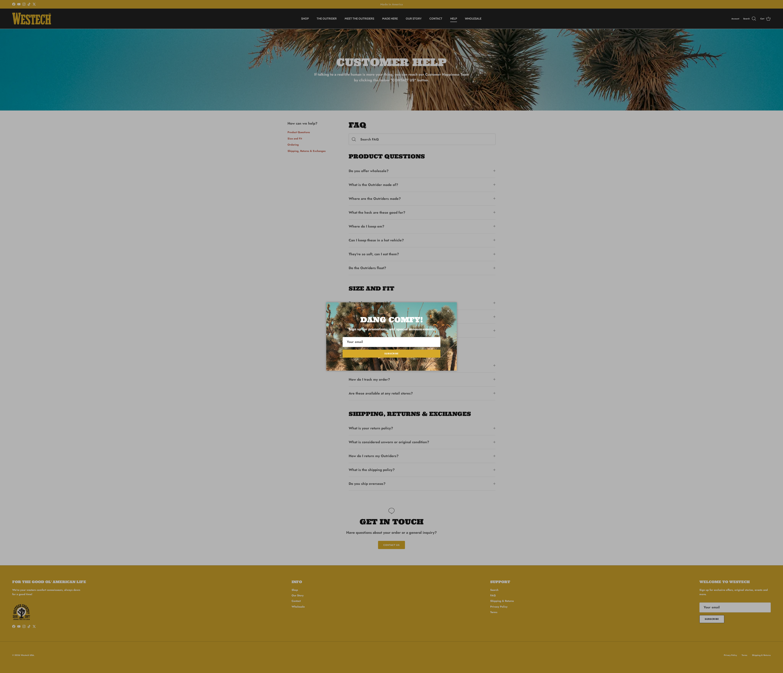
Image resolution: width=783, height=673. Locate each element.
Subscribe (391, 353)
